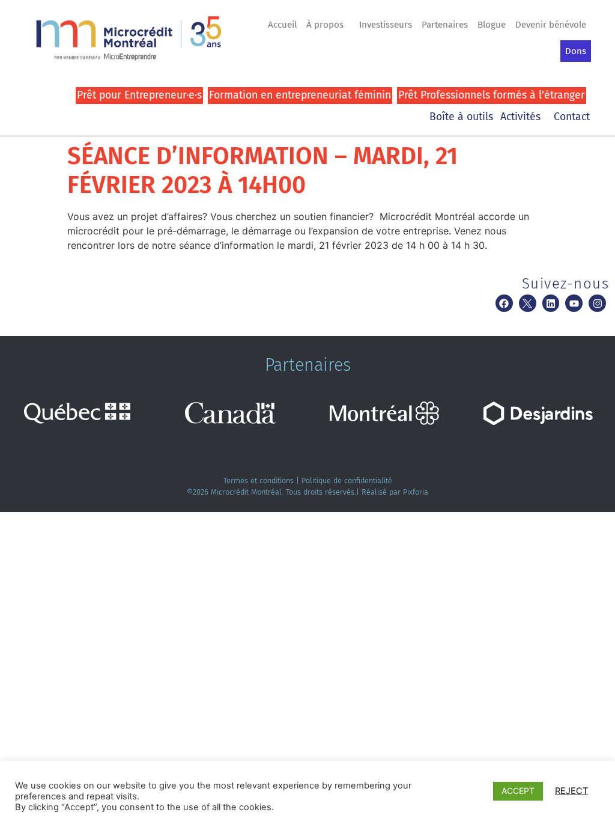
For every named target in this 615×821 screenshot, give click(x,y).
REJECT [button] (571, 791)
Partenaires (445, 24)
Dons (575, 51)
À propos (325, 24)
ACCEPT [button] (518, 791)
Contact (572, 117)
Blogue (491, 24)
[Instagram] (597, 303)
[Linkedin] (551, 303)
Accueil (282, 24)
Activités (520, 117)
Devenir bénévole (550, 24)
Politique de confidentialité (346, 480)
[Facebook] (504, 303)
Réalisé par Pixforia (395, 491)
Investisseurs (385, 24)
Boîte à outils (461, 117)
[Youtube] (574, 303)
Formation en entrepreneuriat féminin (300, 95)
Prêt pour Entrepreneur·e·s (139, 95)
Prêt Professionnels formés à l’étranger (491, 95)
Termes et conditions (258, 480)
